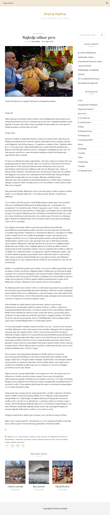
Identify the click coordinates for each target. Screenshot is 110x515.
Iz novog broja (84, 118)
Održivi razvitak (15, 487)
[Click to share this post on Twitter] (12, 446)
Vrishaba (81, 166)
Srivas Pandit (62, 439)
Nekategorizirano (85, 131)
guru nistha (41, 437)
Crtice (80, 100)
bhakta (11, 437)
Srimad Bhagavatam (46, 439)
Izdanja (81, 127)
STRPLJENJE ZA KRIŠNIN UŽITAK (88, 72)
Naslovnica (8, 3)
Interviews (82, 114)
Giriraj (32, 437)
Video (80, 157)
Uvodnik (81, 153)
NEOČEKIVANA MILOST (88, 83)
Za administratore (85, 171)
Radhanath (10, 439)
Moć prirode (39, 487)
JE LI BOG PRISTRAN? (87, 53)
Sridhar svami (30, 439)
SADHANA (19, 439)
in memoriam (53, 437)
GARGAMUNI (23, 437)
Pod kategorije (84, 136)
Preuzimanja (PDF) (85, 140)
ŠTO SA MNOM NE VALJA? (89, 79)
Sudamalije (82, 149)
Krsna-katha (36, 41)
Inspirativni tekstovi (86, 109)
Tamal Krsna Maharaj (14, 442)
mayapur (63, 437)
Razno (80, 144)
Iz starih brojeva (84, 122)
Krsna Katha (55, 14)
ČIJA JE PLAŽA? (63, 487)
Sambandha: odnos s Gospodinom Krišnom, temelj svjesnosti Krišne (90, 61)
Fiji (16, 437)
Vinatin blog (39, 33)
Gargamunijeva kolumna (88, 105)
